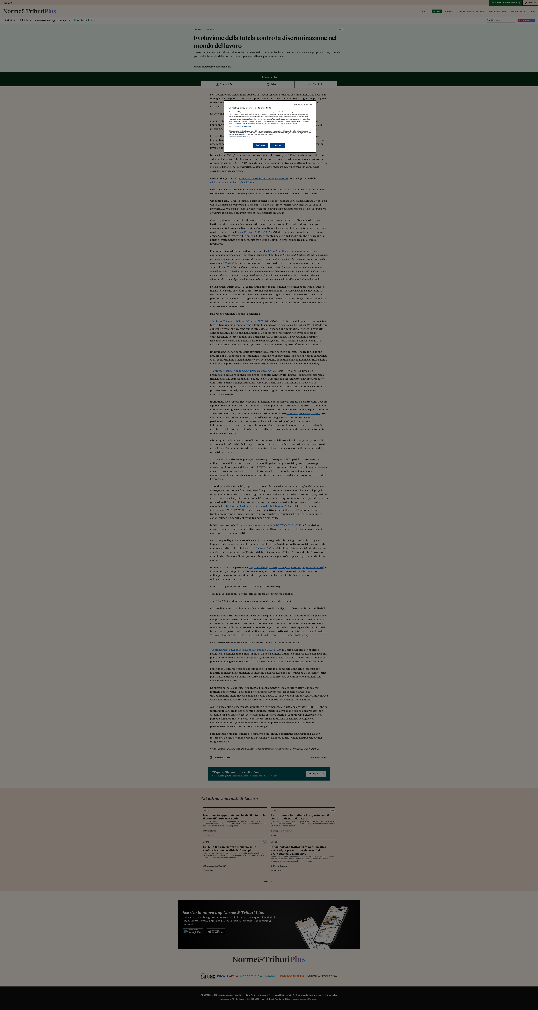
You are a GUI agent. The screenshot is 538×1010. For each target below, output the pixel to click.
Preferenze (260, 145)
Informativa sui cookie (243, 126)
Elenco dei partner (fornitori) (239, 137)
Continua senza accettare (303, 104)
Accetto (278, 145)
